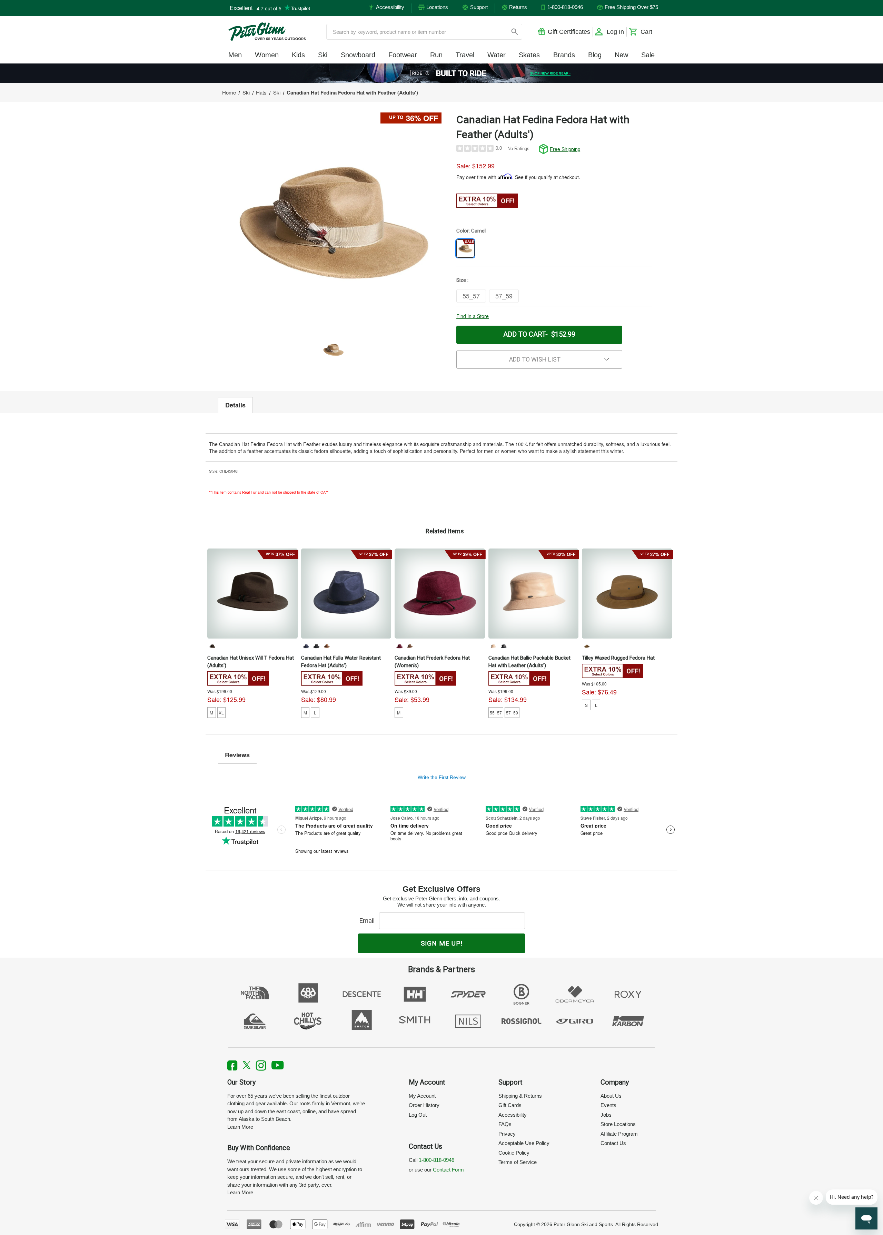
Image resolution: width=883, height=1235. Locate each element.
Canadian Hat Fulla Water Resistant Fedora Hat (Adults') (341, 662)
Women (267, 55)
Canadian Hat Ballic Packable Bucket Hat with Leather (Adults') (529, 662)
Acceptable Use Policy (523, 1143)
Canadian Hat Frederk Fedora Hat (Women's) (432, 662)
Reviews (237, 754)
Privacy (507, 1134)
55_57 (496, 712)
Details (235, 405)
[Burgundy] (399, 646)
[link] (441, 73)
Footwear (402, 55)
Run (436, 55)
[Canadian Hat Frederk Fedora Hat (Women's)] (440, 594)
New (621, 55)
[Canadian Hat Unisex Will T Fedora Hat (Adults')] (252, 594)
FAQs (505, 1124)
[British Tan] (587, 646)
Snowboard (358, 55)
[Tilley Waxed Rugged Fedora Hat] (627, 594)
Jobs (606, 1115)
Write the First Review (442, 777)
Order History (424, 1105)
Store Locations (618, 1124)
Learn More (240, 1127)
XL (221, 712)
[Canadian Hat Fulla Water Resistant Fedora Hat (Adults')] (346, 594)
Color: (471, 231)
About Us (611, 1096)
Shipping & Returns (520, 1096)
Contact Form (448, 1170)
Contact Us (613, 1143)
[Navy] (306, 646)
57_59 (512, 712)
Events (608, 1105)
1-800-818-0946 (436, 1160)
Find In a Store (472, 316)
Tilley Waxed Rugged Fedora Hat (618, 658)
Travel (465, 55)
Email (368, 921)
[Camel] (493, 646)
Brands (564, 55)
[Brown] (212, 646)
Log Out (418, 1115)
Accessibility (512, 1115)
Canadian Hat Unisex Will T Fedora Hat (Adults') (250, 662)
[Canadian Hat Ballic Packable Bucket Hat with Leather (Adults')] (533, 594)
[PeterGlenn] (267, 31)
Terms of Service (517, 1162)
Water (496, 55)
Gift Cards (510, 1105)
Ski (322, 55)
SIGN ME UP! (442, 943)
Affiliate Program (619, 1134)
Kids (298, 55)
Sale (648, 55)
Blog (595, 55)
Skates (529, 55)
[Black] (316, 646)
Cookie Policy (513, 1153)
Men (235, 55)
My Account (422, 1096)
